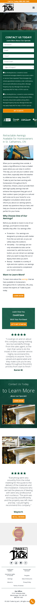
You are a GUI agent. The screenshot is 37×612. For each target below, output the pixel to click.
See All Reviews (18, 517)
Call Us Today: (18, 1)
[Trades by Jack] (8, 7)
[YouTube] (16, 563)
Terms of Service (18, 585)
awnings (25, 279)
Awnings (10, 579)
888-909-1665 (18, 597)
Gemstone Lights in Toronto (10, 574)
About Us (10, 582)
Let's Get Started (18, 324)
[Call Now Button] (32, 601)
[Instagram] (25, 563)
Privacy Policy (27, 582)
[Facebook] (20, 563)
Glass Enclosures (27, 579)
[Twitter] (11, 563)
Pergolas (27, 575)
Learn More (18, 296)
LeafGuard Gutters (10, 570)
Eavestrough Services (27, 570)
